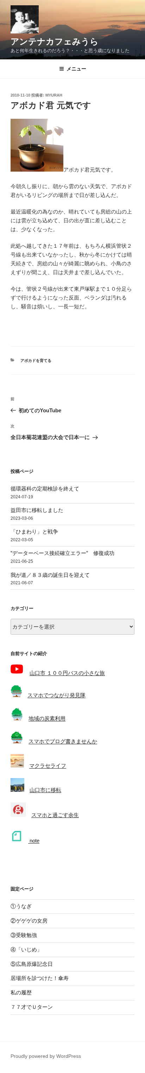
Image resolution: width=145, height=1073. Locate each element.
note (33, 841)
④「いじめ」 (26, 949)
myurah (53, 95)
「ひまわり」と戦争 (34, 532)
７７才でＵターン (32, 1007)
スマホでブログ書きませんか (63, 741)
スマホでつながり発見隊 (56, 695)
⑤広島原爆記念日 (32, 964)
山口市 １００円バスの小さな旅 (67, 673)
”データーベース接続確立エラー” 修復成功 (62, 553)
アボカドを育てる (35, 360)
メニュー (76, 69)
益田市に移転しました (37, 510)
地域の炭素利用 (47, 718)
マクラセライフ (47, 766)
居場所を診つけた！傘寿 (40, 978)
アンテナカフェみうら (55, 41)
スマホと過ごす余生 (55, 815)
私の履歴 (21, 992)
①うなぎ (21, 906)
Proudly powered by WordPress (46, 1056)
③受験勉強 (24, 935)
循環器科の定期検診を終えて (45, 489)
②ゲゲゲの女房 (29, 921)
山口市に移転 (45, 790)
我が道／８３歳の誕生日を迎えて (50, 575)
